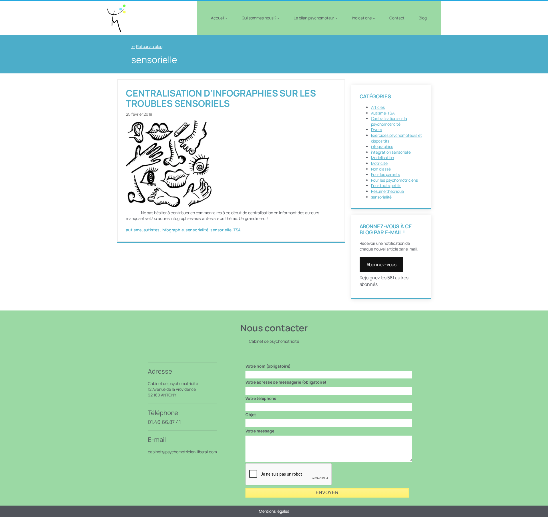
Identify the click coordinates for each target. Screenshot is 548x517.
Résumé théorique (387, 191)
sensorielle (220, 230)
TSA (237, 230)
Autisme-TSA (383, 113)
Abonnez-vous (381, 264)
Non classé (381, 169)
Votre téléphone (261, 398)
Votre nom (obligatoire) (268, 366)
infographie (173, 230)
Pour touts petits (386, 185)
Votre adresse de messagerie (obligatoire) (285, 382)
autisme (133, 230)
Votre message (259, 431)
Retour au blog (149, 46)
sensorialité (197, 230)
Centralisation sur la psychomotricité (389, 121)
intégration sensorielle (391, 152)
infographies (382, 146)
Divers (376, 129)
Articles (378, 107)
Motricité (379, 163)
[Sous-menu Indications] (374, 18)
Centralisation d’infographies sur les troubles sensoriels (221, 98)
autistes (152, 230)
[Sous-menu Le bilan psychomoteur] (336, 18)
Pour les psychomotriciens (394, 180)
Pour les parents (385, 174)
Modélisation (382, 157)
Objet (250, 414)
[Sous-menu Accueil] (226, 18)
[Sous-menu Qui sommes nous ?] (278, 18)
